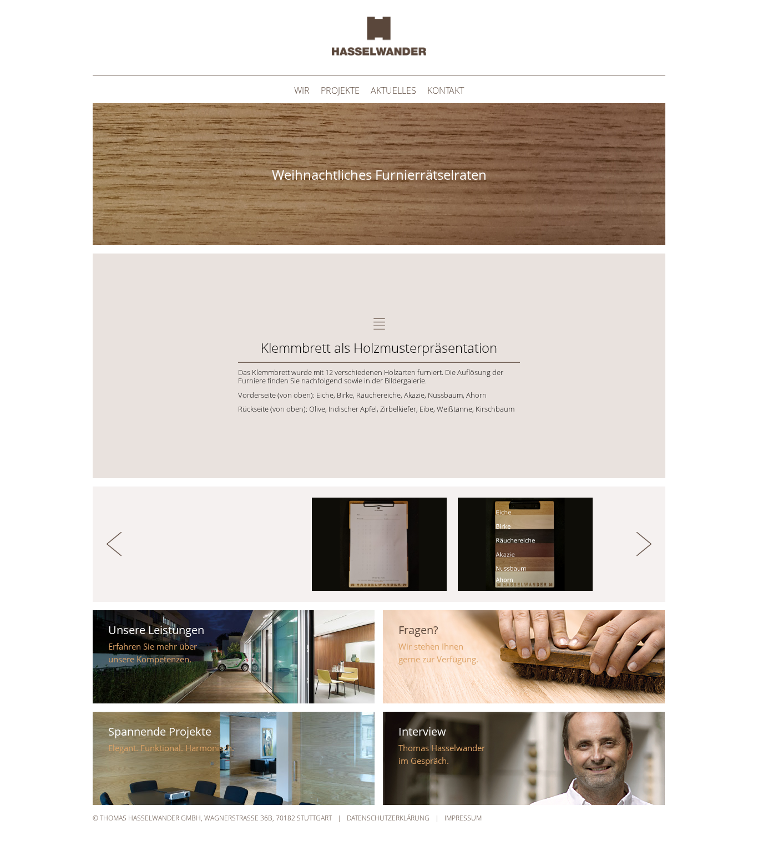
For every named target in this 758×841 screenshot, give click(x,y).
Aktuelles (393, 90)
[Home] (379, 52)
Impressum (463, 818)
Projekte (340, 90)
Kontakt (445, 90)
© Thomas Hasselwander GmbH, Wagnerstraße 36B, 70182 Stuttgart (212, 818)
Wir (302, 90)
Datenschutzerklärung (388, 818)
